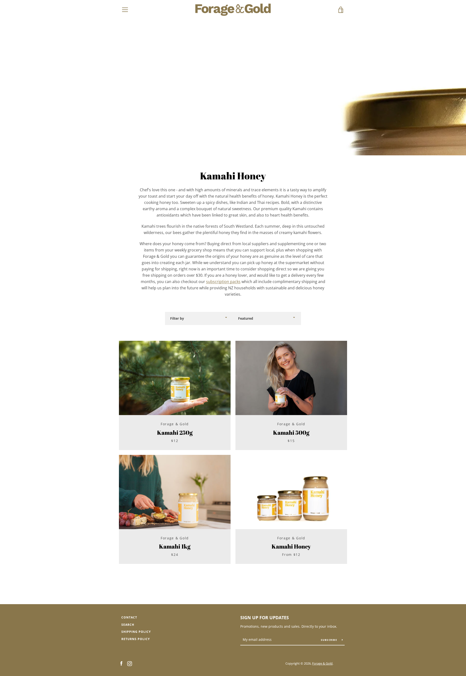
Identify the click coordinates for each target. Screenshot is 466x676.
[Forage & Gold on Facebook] (121, 663)
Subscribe (329, 640)
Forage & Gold (322, 663)
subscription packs (223, 281)
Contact (129, 617)
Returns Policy (135, 639)
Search (127, 625)
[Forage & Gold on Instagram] (129, 663)
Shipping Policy (136, 632)
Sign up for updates (264, 617)
